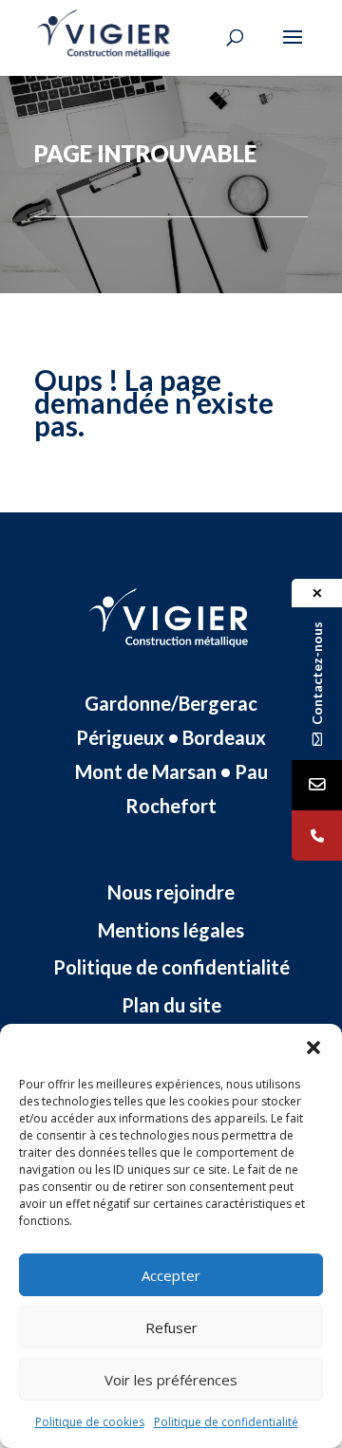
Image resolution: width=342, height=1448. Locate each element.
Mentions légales (171, 930)
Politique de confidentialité (226, 1422)
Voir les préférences (171, 1379)
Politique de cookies (89, 1422)
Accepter (171, 1275)
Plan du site (171, 1004)
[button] (313, 1047)
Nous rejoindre (171, 892)
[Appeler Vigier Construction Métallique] (317, 835)
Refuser (171, 1327)
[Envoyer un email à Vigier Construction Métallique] (317, 785)
